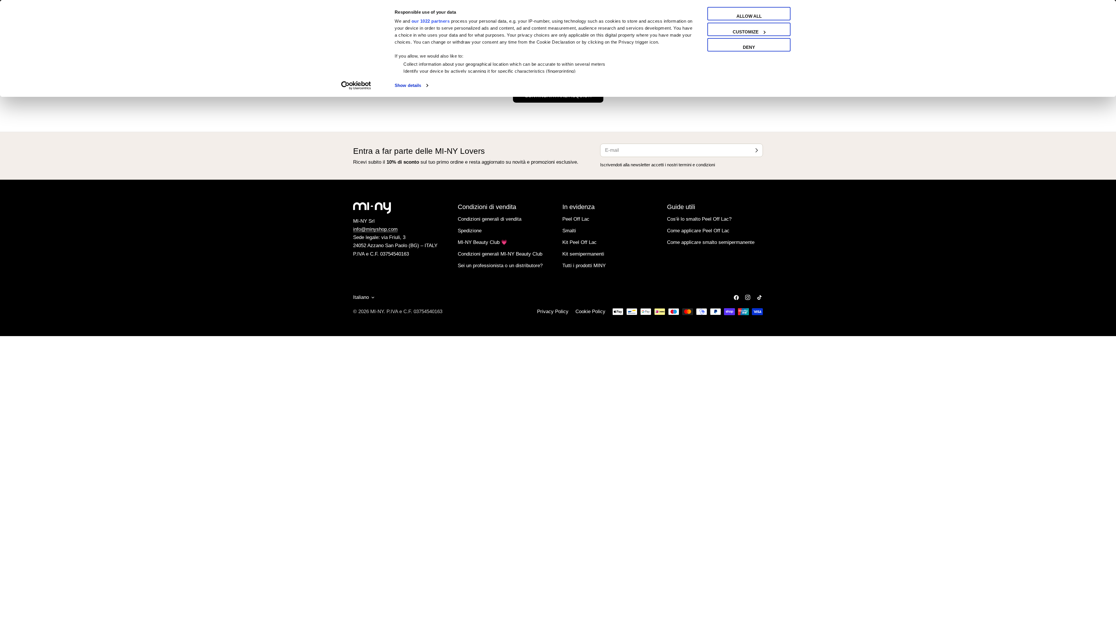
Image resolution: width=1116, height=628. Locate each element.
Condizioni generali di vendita (489, 219)
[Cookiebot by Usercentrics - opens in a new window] (356, 85)
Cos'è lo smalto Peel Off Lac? (699, 219)
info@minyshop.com (375, 229)
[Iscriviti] (756, 150)
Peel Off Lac (575, 219)
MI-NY (377, 311)
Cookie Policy (590, 311)
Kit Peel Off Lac (579, 242)
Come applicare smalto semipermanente (710, 242)
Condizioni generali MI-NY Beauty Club (500, 254)
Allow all (749, 16)
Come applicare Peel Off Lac (698, 230)
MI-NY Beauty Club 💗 (482, 242)
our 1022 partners (431, 21)
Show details (408, 85)
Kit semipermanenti (583, 254)
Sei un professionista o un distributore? (500, 265)
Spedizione (470, 230)
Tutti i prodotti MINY (584, 265)
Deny (749, 47)
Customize (746, 31)
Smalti (569, 230)
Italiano (361, 297)
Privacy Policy (552, 311)
